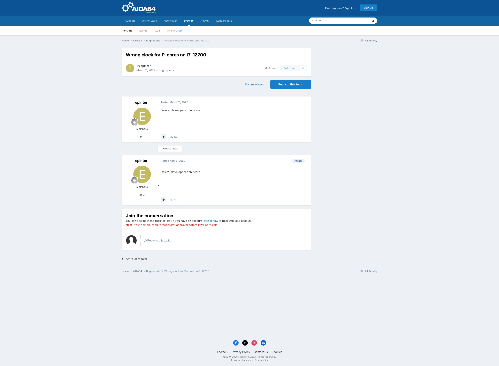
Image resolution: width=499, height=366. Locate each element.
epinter (146, 66)
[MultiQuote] (163, 137)
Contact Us (261, 352)
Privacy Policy (241, 352)
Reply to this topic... (159, 240)
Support (130, 20)
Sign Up (368, 7)
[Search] (373, 21)
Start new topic (254, 84)
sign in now (211, 220)
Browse (189, 20)
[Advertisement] (346, 74)
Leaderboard (224, 20)
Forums (127, 30)
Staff (157, 30)
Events (143, 30)
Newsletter (170, 20)
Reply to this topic (290, 84)
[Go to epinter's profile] (130, 68)
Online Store (149, 20)
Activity (205, 20)
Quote (173, 136)
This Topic (357, 20)
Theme (222, 352)
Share (271, 68)
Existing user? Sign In (340, 8)
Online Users (175, 30)
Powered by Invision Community (249, 360)
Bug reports (166, 70)
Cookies (277, 352)
